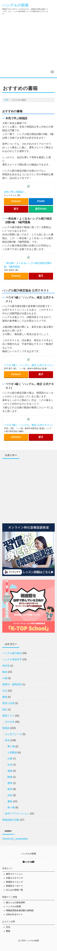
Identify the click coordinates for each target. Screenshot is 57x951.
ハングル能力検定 (12, 653)
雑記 (4, 709)
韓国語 (6, 728)
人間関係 (12, 752)
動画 (4, 672)
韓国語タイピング (14, 882)
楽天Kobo (41, 208)
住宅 (9, 764)
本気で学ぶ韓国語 (13, 192)
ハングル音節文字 (12, 659)
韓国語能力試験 (10, 820)
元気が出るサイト (14, 914)
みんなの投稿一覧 (14, 890)
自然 (9, 795)
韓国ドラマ (8, 715)
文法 (4, 690)
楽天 (16, 208)
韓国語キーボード (14, 886)
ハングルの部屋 (15, 5)
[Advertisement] (28, 47)
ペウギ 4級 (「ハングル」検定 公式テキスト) (28, 425)
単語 (7, 740)
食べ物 (11, 807)
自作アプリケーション (17, 813)
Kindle (41, 201)
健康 (9, 771)
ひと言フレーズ (13, 734)
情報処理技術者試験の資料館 (20, 910)
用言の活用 (8, 703)
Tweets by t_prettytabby (15, 838)
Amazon (16, 201)
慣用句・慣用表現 (12, 684)
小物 (4, 678)
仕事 (9, 758)
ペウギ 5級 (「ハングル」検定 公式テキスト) (28, 365)
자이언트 (10, 722)
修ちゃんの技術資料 (15, 902)
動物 (9, 777)
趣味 (9, 801)
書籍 (4, 697)
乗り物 (11, 746)
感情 (9, 783)
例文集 (6, 665)
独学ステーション (14, 874)
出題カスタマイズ (14, 878)
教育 (9, 789)
